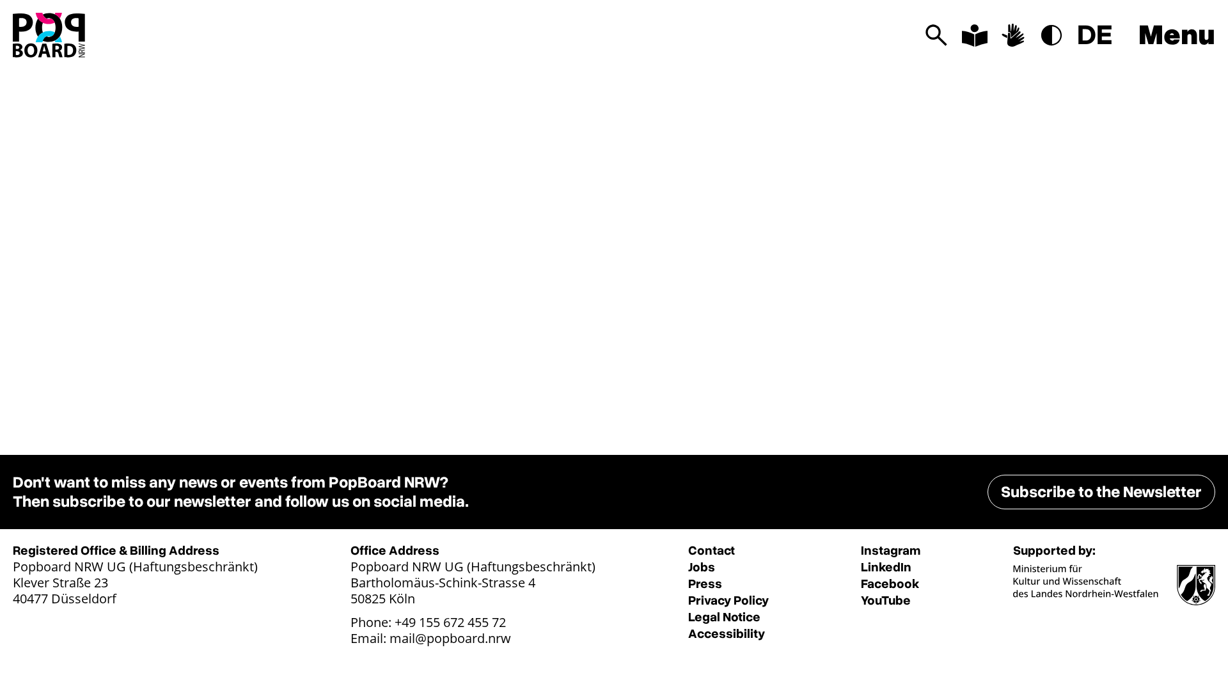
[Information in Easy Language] (975, 35)
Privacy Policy (728, 600)
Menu (1176, 35)
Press (705, 583)
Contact (711, 550)
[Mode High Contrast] (1051, 35)
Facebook (890, 583)
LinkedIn (886, 567)
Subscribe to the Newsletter (1101, 492)
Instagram (890, 550)
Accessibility (726, 633)
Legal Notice (724, 617)
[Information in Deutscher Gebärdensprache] (1013, 35)
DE (1095, 35)
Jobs (701, 567)
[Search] (936, 35)
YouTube (886, 600)
